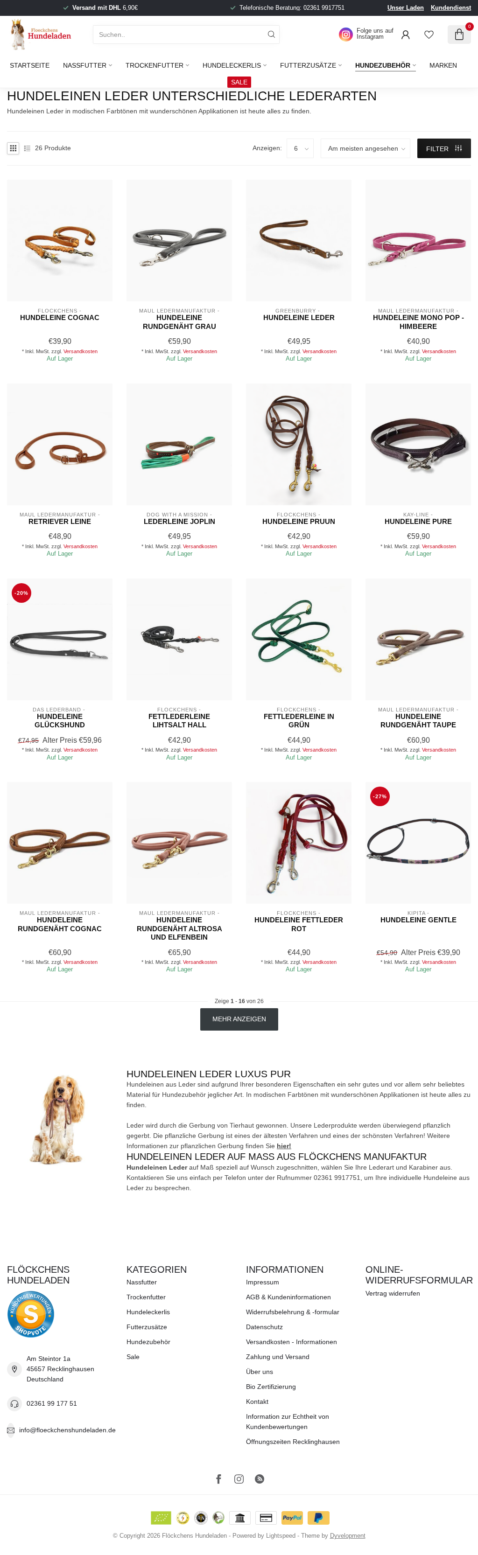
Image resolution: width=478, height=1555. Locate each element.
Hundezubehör (382, 65)
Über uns (259, 1371)
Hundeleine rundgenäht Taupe (418, 720)
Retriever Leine (59, 521)
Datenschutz (264, 1327)
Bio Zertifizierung (271, 1386)
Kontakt (257, 1401)
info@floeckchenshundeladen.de (67, 1430)
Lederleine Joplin (179, 521)
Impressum (262, 1282)
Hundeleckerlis (232, 65)
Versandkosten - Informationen (291, 1342)
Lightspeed (280, 1536)
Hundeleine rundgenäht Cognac (60, 924)
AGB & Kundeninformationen (288, 1297)
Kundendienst (451, 7)
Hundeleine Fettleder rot (298, 924)
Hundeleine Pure (418, 521)
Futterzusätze (308, 65)
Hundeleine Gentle (418, 920)
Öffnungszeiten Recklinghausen (293, 1441)
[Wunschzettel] (429, 34)
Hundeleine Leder (299, 317)
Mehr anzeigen (239, 1019)
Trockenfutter (154, 65)
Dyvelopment (348, 1536)
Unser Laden (405, 7)
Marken (443, 65)
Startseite (29, 65)
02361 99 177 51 (52, 1403)
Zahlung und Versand (277, 1356)
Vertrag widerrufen (393, 1293)
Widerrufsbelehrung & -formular (292, 1312)
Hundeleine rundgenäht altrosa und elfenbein (179, 928)
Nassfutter (84, 65)
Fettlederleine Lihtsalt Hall (179, 720)
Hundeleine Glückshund (60, 720)
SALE (239, 82)
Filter (438, 149)
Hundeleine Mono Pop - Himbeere (418, 322)
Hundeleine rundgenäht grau (179, 322)
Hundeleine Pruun (298, 521)
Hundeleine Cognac (59, 317)
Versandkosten (80, 351)
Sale (133, 1356)
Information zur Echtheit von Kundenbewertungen (287, 1421)
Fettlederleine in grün (299, 720)
